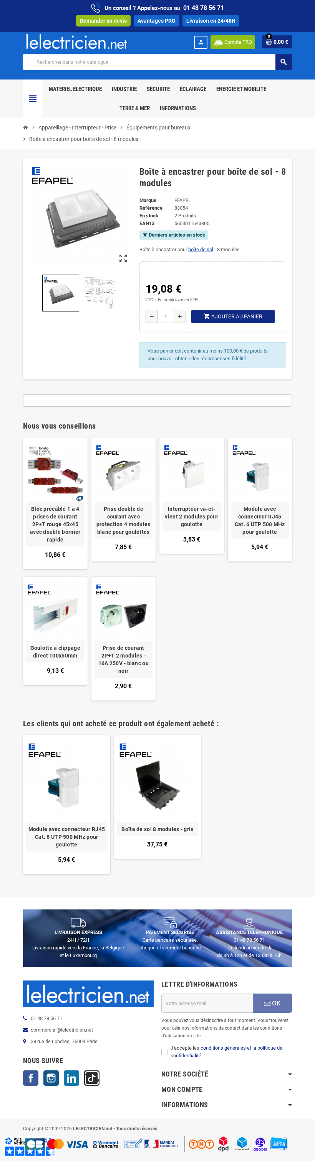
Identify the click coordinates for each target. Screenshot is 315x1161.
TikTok (91, 1078)
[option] (66, 804)
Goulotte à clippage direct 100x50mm (55, 652)
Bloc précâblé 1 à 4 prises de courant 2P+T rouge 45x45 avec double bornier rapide (55, 524)
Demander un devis (103, 21)
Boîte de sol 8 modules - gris (157, 829)
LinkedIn (71, 1078)
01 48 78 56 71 (203, 8)
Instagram (51, 1078)
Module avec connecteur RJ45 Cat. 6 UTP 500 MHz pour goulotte (260, 520)
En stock (148, 216)
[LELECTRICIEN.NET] (77, 41)
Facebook (30, 1078)
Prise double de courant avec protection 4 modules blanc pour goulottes (123, 520)
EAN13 (146, 223)
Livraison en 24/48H (210, 21)
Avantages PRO (157, 21)
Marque (147, 200)
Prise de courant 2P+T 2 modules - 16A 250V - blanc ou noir (123, 659)
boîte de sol (200, 249)
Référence (150, 208)
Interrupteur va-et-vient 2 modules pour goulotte (191, 516)
